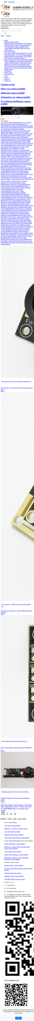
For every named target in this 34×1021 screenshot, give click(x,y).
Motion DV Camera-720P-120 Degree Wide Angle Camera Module (18, 62)
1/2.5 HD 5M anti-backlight (24, 55)
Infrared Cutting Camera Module (19, 169)
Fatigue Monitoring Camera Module (14, 61)
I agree (18, 1018)
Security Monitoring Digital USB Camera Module (18, 59)
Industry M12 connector (12, 806)
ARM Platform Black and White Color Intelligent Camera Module (16, 224)
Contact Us (7, 80)
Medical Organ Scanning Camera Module (16, 185)
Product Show (8, 72)
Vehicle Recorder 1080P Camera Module (17, 223)
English (8, 35)
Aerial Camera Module (11, 153)
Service (6, 77)
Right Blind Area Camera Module (16, 220)
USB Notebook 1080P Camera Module (16, 155)
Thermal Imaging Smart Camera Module (16, 239)
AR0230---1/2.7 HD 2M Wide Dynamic (15, 828)
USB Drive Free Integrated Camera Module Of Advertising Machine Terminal (17, 129)
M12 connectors (18, 805)
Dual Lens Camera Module (13, 200)
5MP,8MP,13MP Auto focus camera (14, 879)
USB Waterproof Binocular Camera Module (15, 201)
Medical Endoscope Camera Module (15, 184)
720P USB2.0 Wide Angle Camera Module (18, 57)
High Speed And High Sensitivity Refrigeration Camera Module (15, 232)
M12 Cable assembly (7, 805)
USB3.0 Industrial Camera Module (15, 214)
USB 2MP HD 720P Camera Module (16, 134)
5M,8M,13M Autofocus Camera (19, 208)
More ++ (11, 50)
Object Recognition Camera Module (16, 240)
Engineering (7, 71)
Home (6, 40)
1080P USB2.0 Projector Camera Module (15, 173)
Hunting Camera (10, 177)
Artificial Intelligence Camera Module (16, 234)
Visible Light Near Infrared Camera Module (14, 162)
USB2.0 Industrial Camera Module (15, 213)
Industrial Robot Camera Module (13, 56)
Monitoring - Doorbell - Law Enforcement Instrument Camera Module (18, 67)
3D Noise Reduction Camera (17, 45)
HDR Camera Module (11, 166)
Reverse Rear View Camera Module (15, 217)
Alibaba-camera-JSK (26, 806)
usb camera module (9, 51)
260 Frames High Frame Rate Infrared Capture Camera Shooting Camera (16, 178)
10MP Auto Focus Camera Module (15, 137)
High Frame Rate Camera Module (15, 242)
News (6, 76)
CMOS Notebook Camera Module (15, 172)
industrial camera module (11, 42)
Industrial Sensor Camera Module (14, 876)
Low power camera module (12, 53)
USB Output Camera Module (18, 140)
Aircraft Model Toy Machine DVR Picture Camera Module (15, 160)
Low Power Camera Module (9, 122)
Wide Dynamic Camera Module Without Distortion (14, 137)
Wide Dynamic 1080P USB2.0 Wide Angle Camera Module (15, 142)
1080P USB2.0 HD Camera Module (16, 141)
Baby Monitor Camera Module (19, 155)
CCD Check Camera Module (17, 64)
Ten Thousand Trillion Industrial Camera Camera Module (18, 44)
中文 (5, 2)
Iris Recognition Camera (17, 187)
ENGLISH (11, 2)
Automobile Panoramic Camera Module (16, 220)
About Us (7, 79)
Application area (9, 74)
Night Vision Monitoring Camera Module (17, 65)
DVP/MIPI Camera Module (13, 168)
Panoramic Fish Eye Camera (14, 130)
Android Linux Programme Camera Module (15, 157)
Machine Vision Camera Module (13, 43)
